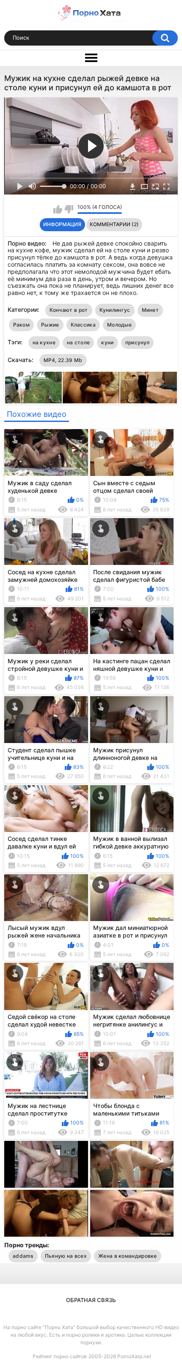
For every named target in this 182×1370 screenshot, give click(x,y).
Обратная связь (91, 1300)
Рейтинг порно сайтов (60, 1356)
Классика (83, 325)
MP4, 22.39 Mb (63, 360)
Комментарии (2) (114, 224)
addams (23, 1256)
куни (107, 342)
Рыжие (50, 325)
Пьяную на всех (66, 1256)
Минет (150, 310)
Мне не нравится (68, 209)
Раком (21, 325)
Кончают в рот (69, 310)
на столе (78, 342)
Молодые (119, 325)
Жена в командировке (127, 1256)
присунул (137, 342)
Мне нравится (57, 209)
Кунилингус (114, 310)
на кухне (44, 342)
